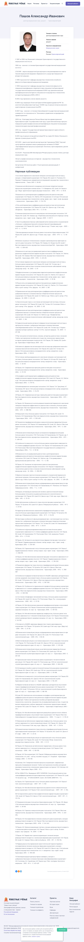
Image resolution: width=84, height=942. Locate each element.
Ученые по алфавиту (36, 910)
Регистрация (73, 907)
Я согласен (62, 930)
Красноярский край (58, 54)
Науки (29, 3)
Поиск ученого (35, 901)
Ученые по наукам (36, 904)
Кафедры (53, 910)
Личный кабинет (72, 4)
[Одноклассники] (19, 871)
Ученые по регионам (36, 907)
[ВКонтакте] (16, 871)
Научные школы (55, 901)
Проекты (44, 3)
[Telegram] (21, 871)
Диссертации (54, 913)
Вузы (51, 907)
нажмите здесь (36, 936)
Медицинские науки (52, 48)
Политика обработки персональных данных (18, 930)
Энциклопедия (55, 3)
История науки (54, 904)
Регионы (36, 3)
